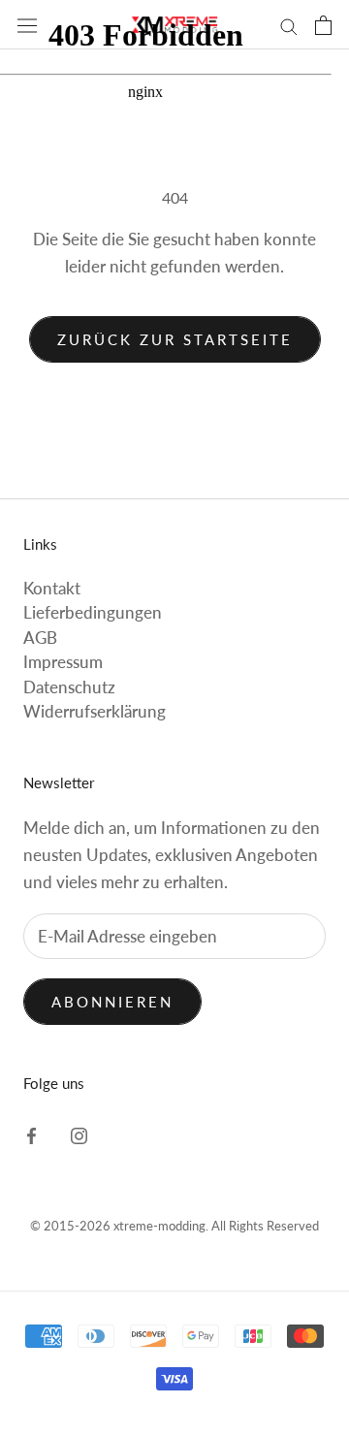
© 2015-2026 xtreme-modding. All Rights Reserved (174, 1225)
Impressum (63, 662)
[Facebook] (31, 1134)
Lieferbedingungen (92, 612)
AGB (40, 637)
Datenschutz (69, 687)
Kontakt (51, 588)
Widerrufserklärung (94, 711)
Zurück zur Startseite (175, 339)
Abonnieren (112, 1001)
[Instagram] (79, 1134)
